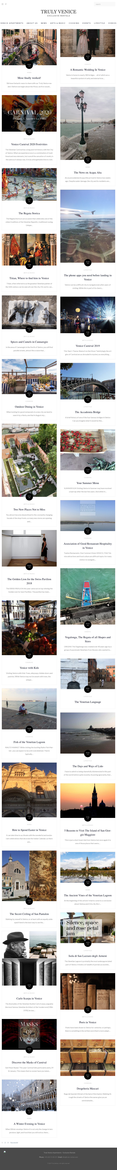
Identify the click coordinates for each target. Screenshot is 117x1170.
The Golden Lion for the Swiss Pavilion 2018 (29, 581)
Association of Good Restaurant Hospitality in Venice (88, 546)
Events (87, 23)
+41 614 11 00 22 (50, 1157)
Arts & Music (58, 23)
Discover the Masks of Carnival (29, 1062)
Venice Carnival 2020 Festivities (29, 144)
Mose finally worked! (29, 78)
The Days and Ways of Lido (88, 766)
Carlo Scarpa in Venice (29, 998)
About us (32, 23)
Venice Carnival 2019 (88, 346)
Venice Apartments (12, 23)
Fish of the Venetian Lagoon (29, 742)
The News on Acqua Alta (88, 172)
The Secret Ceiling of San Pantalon (29, 914)
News (44, 23)
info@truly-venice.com (70, 1157)
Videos (112, 23)
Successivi (14, 1143)
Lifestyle (99, 23)
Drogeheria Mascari (88, 1088)
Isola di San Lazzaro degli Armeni (88, 956)
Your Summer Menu (88, 483)
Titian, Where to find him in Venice (29, 278)
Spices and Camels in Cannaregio (29, 342)
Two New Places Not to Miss (29, 509)
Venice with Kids (29, 668)
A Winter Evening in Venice (29, 1124)
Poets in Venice (87, 1022)
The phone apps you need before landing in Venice (88, 277)
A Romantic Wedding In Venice (87, 69)
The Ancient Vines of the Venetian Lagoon (88, 895)
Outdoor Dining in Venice (29, 406)
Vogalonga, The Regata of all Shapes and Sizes (88, 639)
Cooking (74, 23)
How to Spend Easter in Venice (29, 830)
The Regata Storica (29, 213)
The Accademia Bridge (88, 412)
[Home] (58, 1152)
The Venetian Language (88, 702)
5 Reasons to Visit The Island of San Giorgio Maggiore (87, 832)
